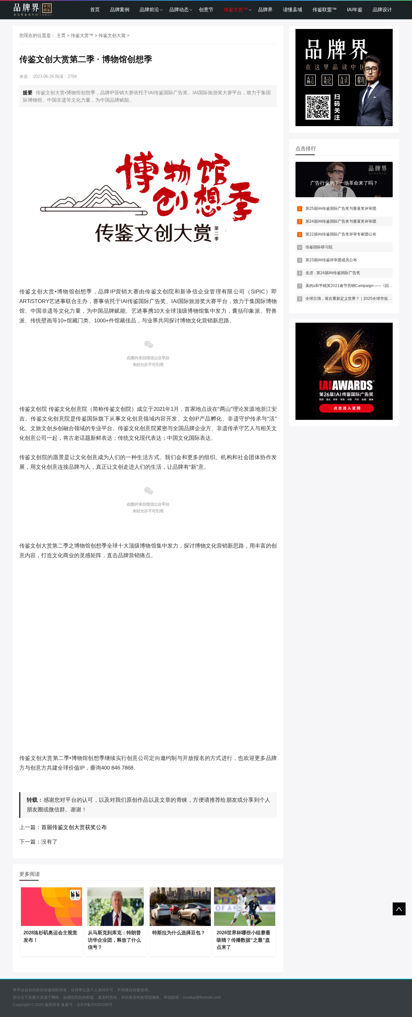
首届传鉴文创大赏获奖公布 (74, 827)
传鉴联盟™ (325, 9)
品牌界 (265, 9)
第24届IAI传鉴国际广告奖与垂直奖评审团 (340, 221)
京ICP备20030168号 (95, 1005)
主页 (61, 35)
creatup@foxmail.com (202, 997)
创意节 (206, 9)
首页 (95, 9)
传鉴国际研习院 (318, 247)
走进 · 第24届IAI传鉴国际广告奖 (332, 273)
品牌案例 (119, 9)
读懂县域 (292, 9)
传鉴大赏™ (236, 9)
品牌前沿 (149, 9)
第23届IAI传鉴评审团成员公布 (331, 260)
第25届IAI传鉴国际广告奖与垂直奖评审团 (340, 208)
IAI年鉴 (354, 9)
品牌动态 (179, 9)
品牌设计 (382, 9)
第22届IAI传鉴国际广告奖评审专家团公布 (340, 234)
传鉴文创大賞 (112, 35)
